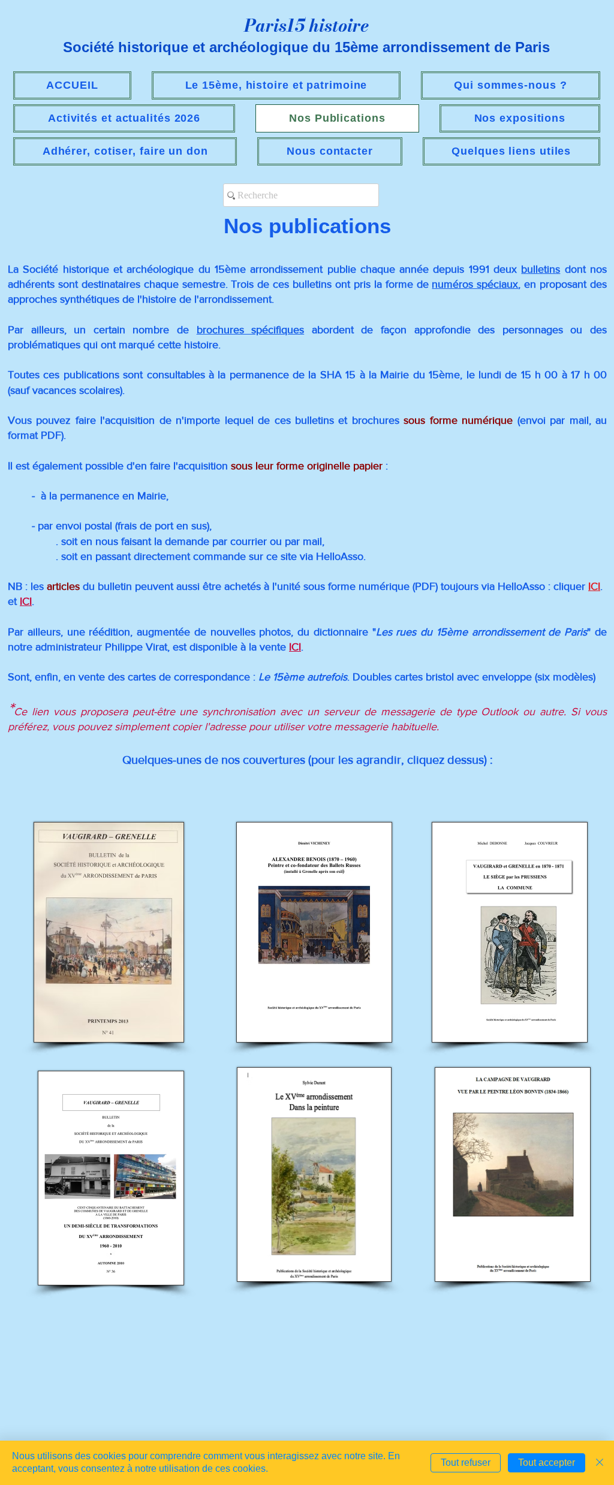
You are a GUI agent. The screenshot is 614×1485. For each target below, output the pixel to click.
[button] (124, 118)
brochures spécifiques (251, 330)
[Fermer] (599, 1462)
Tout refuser (465, 1462)
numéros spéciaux (475, 284)
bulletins (540, 269)
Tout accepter (546, 1462)
